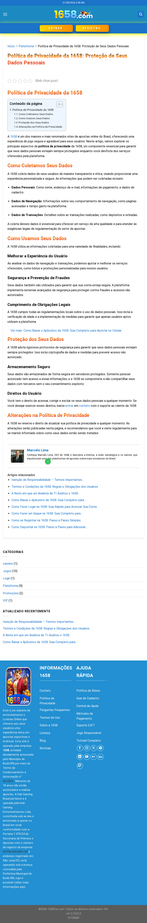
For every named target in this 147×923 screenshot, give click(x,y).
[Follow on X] (94, 748)
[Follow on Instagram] (87, 748)
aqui (22, 887)
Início (11, 46)
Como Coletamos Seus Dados (36, 114)
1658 (13, 136)
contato (84, 406)
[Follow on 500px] (100, 757)
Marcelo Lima (37, 450)
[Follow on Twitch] (80, 766)
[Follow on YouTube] (87, 757)
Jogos (7, 571)
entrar (69, 406)
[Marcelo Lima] (17, 456)
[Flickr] (94, 757)
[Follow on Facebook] (80, 748)
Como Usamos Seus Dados (34, 118)
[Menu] (5, 14)
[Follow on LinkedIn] (80, 757)
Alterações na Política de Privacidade (40, 126)
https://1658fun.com (129, 719)
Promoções (11, 593)
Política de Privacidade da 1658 (32, 110)
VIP (5, 600)
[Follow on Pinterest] (100, 748)
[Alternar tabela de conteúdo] (57, 104)
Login (6, 578)
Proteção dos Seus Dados (34, 122)
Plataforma (26, 46)
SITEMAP (73, 918)
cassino (8, 563)
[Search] (141, 14)
